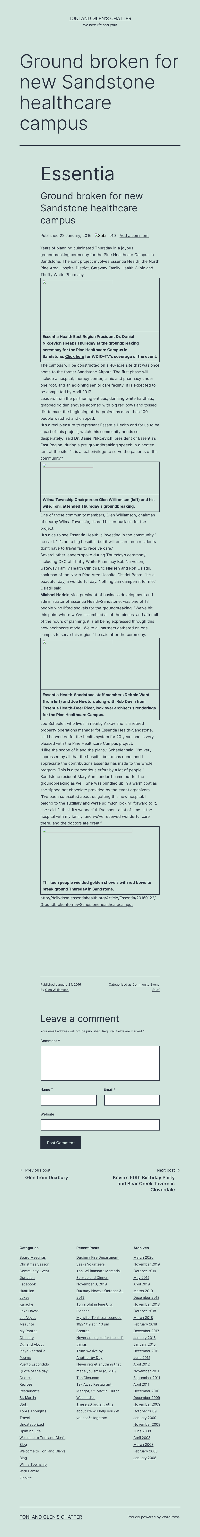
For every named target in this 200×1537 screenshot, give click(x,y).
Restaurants (29, 1391)
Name (46, 1089)
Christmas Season (34, 1264)
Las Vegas (28, 1318)
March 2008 (143, 1444)
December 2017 (146, 1331)
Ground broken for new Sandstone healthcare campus (91, 208)
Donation (27, 1277)
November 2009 (146, 1404)
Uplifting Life (30, 1431)
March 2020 (143, 1257)
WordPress (170, 1517)
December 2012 (146, 1351)
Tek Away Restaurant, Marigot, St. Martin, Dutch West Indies (98, 1391)
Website (47, 1114)
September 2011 (146, 1378)
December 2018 (146, 1297)
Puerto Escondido (34, 1364)
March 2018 (143, 1318)
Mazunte (27, 1324)
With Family (29, 1471)
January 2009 (144, 1418)
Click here (74, 356)
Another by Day (89, 1358)
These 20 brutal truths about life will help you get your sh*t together (98, 1411)
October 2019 (144, 1271)
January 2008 (144, 1458)
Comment (50, 1041)
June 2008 (142, 1431)
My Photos (28, 1331)
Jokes (24, 1297)
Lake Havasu (30, 1311)
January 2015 (144, 1344)
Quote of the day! (34, 1371)
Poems (25, 1358)
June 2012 (141, 1358)
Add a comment (134, 235)
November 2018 (146, 1304)
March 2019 (143, 1291)
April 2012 (141, 1364)
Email (109, 1089)
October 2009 (145, 1411)
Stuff (156, 990)
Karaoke (26, 1304)
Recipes (26, 1384)
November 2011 (146, 1371)
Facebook (28, 1284)
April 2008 (141, 1438)
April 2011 (141, 1384)
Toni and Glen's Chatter (100, 18)
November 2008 (146, 1424)
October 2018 (144, 1311)
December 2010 (146, 1391)
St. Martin (28, 1398)
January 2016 (144, 1338)
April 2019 (141, 1284)
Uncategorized (32, 1424)
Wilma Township (33, 1464)
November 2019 (146, 1264)
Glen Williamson (57, 990)
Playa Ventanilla (32, 1351)
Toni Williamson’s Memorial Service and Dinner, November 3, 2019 (98, 1277)
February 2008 (145, 1451)
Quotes (25, 1378)
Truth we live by (89, 1351)
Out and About (32, 1344)
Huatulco (27, 1291)
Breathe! (83, 1331)
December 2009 (146, 1398)
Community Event (145, 984)
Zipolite (26, 1478)
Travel (25, 1418)
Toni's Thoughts (33, 1411)
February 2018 (145, 1324)
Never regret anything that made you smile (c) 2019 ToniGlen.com (98, 1371)
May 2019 (141, 1277)
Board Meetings (33, 1257)
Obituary (27, 1338)
